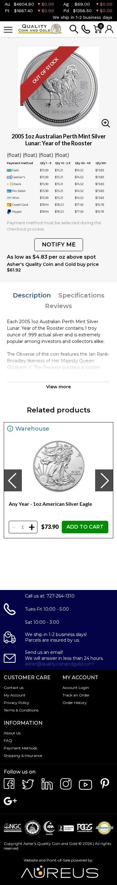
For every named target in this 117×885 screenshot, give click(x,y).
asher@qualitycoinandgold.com (59, 664)
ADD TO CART (85, 527)
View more (58, 387)
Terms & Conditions (21, 710)
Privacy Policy (16, 702)
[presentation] (13, 480)
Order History (74, 702)
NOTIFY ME (59, 244)
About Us (12, 733)
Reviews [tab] (58, 306)
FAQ (8, 740)
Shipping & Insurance (23, 755)
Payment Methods (20, 748)
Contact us (13, 687)
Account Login (75, 687)
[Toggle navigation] (8, 29)
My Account (15, 695)
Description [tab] (32, 295)
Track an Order (76, 695)
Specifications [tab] (81, 295)
